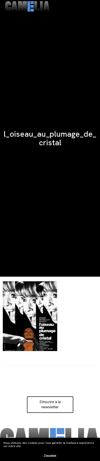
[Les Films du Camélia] (27, 6)
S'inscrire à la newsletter (50, 404)
